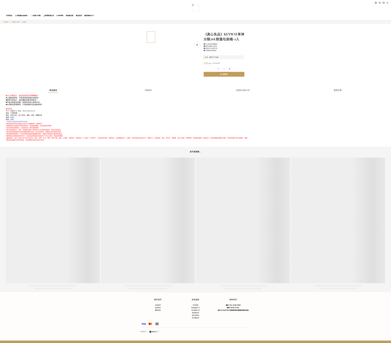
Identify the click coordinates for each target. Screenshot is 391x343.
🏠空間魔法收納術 (21, 15)
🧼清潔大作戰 (36, 15)
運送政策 (79, 15)
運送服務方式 (195, 308)
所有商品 (9, 15)
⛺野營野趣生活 (48, 15)
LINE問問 (60, 15)
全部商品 (6, 22)
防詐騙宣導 (195, 318)
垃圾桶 (24, 22)
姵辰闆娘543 (89, 15)
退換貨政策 (69, 15)
